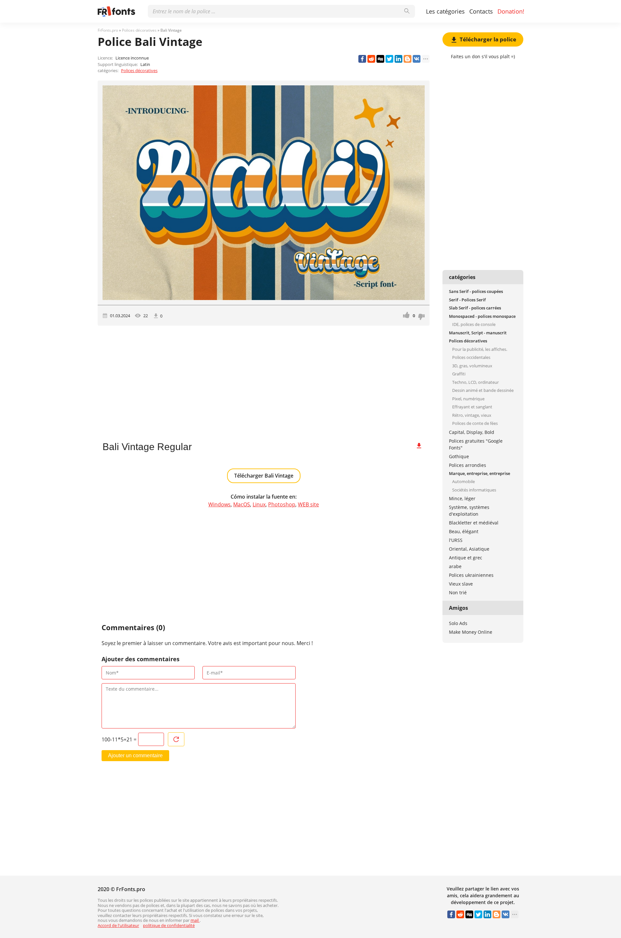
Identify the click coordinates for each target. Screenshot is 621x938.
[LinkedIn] (398, 59)
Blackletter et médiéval (473, 523)
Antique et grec (465, 558)
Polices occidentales (471, 357)
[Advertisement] (264, 380)
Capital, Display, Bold (471, 432)
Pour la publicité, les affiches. (479, 349)
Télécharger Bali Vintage (263, 475)
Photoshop (281, 504)
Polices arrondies (467, 465)
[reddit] (371, 59)
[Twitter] (389, 59)
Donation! (510, 11)
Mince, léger (462, 498)
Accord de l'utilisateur (118, 925)
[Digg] (380, 59)
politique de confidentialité (169, 925)
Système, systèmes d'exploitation (469, 510)
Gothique (459, 456)
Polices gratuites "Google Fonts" (476, 444)
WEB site (308, 504)
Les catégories (445, 11)
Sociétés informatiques (474, 490)
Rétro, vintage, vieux (471, 415)
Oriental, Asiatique (469, 549)
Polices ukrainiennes (471, 575)
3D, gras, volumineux (472, 366)
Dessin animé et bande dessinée (483, 390)
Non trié (458, 592)
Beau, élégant (463, 531)
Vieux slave (461, 584)
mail (195, 920)
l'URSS (456, 540)
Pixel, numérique (468, 399)
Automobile (463, 481)
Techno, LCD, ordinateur (475, 382)
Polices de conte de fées (475, 423)
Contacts (481, 11)
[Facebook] (362, 59)
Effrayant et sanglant (472, 407)
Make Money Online (470, 632)
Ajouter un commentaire (135, 755)
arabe (455, 566)
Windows (219, 504)
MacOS (241, 504)
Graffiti (458, 374)
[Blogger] (407, 59)
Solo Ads (458, 623)
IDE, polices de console (474, 324)
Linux (259, 504)
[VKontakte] (416, 59)
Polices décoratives (139, 70)
